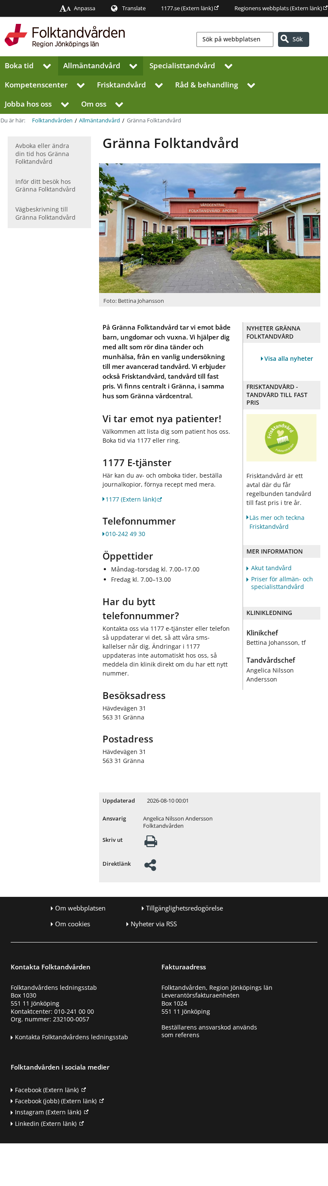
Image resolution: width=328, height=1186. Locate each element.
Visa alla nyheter (288, 358)
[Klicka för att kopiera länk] (150, 868)
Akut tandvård (271, 568)
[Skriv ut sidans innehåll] (150, 844)
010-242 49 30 (125, 534)
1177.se (187, 8)
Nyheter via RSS (154, 923)
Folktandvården (52, 120)
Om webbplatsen (80, 908)
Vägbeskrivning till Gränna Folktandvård (45, 213)
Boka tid (19, 65)
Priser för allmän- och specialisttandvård (282, 583)
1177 (130, 499)
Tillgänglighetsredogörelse (184, 908)
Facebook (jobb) (56, 1101)
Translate (134, 8)
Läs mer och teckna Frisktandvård (277, 522)
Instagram (48, 1112)
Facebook (47, 1090)
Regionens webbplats (278, 8)
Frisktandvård (121, 85)
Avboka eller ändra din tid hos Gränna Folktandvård (42, 153)
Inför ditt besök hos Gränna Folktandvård (45, 185)
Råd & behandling (206, 85)
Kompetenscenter (36, 85)
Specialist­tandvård (182, 65)
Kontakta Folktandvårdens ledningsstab (71, 1037)
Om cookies (72, 923)
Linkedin (45, 1123)
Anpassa (84, 8)
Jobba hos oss (28, 104)
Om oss (93, 104)
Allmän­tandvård (91, 65)
